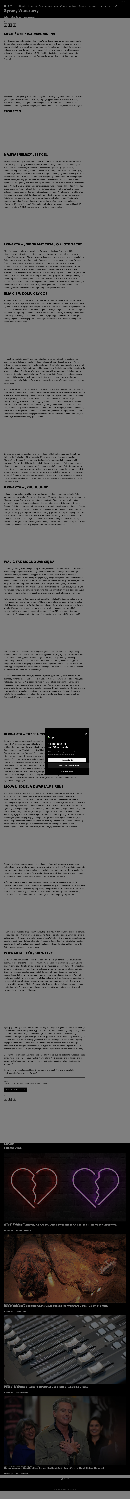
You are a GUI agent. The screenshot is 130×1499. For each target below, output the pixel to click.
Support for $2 (67, 760)
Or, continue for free (67, 771)
